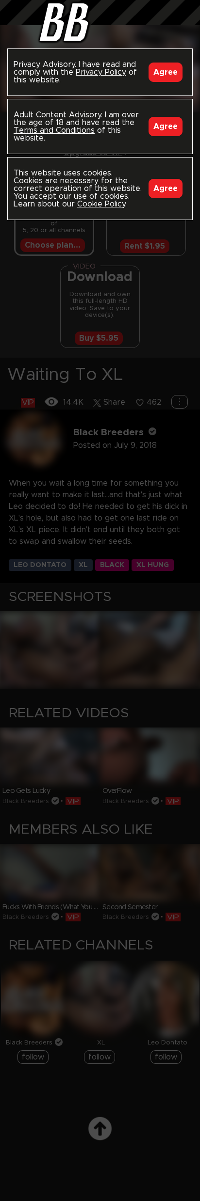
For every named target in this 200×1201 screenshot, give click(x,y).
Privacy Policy (101, 72)
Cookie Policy (101, 204)
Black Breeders (100, 22)
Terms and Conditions (54, 130)
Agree (165, 72)
